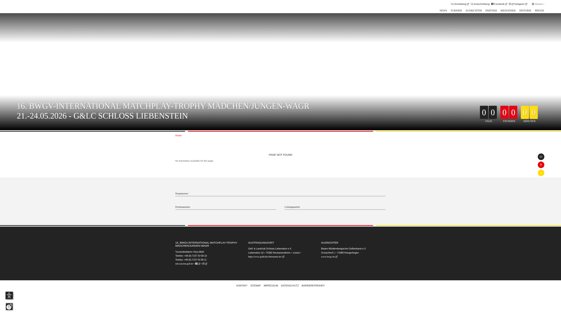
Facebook (497, 4)
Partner (491, 10)
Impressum (271, 285)
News (443, 10)
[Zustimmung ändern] (9, 306)
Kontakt (241, 285)
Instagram (519, 4)
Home (178, 135)
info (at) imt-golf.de (184, 263)
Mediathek (508, 10)
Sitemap (255, 285)
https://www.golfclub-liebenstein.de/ (265, 256)
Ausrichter (473, 10)
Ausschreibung (480, 4)
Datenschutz (290, 285)
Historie (525, 10)
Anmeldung (460, 4)
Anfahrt (296, 252)
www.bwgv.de (328, 256)
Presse (539, 10)
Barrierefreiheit (313, 285)
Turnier (456, 10)
